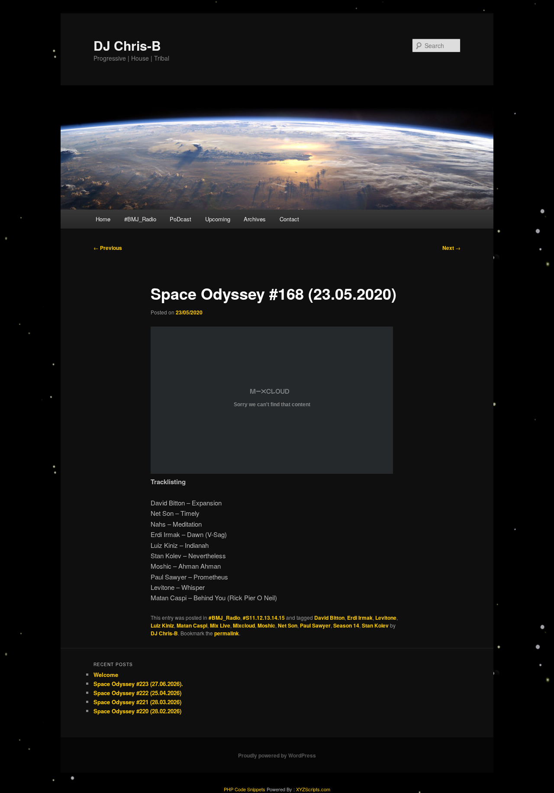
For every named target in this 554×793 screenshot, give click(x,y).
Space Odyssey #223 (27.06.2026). (138, 684)
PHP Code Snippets (244, 789)
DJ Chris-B (127, 45)
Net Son (287, 625)
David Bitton (329, 617)
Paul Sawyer (315, 625)
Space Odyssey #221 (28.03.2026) (137, 702)
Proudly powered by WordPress (277, 755)
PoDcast (180, 219)
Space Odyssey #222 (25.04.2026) (137, 693)
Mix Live (220, 625)
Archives (255, 219)
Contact (289, 219)
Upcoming (217, 219)
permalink (226, 633)
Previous (107, 248)
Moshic (266, 625)
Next (451, 248)
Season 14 (346, 625)
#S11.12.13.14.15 (264, 617)
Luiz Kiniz (162, 625)
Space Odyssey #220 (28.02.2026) (137, 711)
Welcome (105, 674)
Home (103, 219)
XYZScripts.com (313, 789)
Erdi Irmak (360, 617)
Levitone (385, 617)
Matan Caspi (192, 625)
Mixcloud (244, 625)
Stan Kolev (375, 625)
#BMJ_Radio (140, 219)
